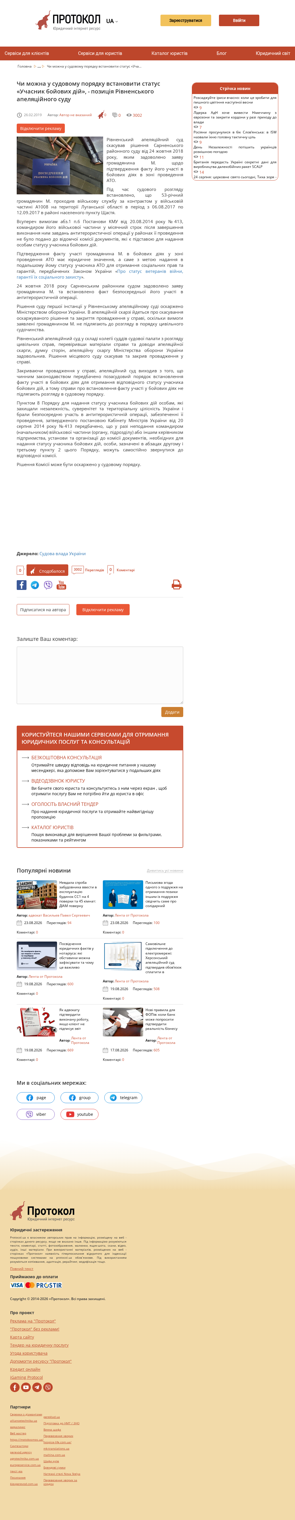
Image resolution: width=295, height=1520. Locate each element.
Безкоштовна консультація (66, 757)
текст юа (16, 1471)
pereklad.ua (52, 1417)
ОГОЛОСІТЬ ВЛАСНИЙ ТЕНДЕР (65, 804)
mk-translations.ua (56, 1448)
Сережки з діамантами (26, 1414)
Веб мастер (18, 1433)
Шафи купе (51, 1461)
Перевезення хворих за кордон (60, 1482)
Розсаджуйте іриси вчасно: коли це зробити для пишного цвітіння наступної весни (235, 102)
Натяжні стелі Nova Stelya (62, 1474)
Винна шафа (52, 1429)
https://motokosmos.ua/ (27, 1440)
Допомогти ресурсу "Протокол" (41, 1361)
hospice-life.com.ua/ (57, 1442)
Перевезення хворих (58, 1436)
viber (41, 1114)
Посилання (18, 1477)
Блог (222, 53)
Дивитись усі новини (165, 870)
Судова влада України (62, 553)
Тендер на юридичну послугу (39, 1345)
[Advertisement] (100, 510)
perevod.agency (21, 1452)
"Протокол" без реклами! (34, 1329)
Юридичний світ (273, 53)
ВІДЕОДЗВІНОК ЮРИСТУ (58, 781)
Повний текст (21, 1268)
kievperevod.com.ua (24, 1484)
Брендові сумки (54, 1467)
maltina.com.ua (54, 1455)
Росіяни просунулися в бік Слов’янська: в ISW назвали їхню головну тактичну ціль (235, 137)
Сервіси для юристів (100, 53)
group (85, 1097)
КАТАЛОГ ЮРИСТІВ (52, 827)
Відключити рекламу (40, 128)
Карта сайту (22, 1337)
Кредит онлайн (25, 1369)
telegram (128, 1097)
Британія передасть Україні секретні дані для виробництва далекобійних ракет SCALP (235, 167)
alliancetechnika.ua (23, 1421)
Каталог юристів (170, 53)
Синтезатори (19, 1446)
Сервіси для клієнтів (27, 53)
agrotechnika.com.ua (24, 1458)
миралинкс (17, 1427)
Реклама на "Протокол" (33, 1321)
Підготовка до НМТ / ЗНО (62, 1423)
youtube (85, 1114)
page (41, 1097)
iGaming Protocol (26, 1377)
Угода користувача (29, 1353)
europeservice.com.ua (25, 1465)
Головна (25, 66)
